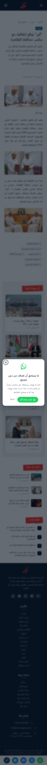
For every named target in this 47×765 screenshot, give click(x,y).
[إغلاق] (6, 362)
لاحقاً (12, 399)
